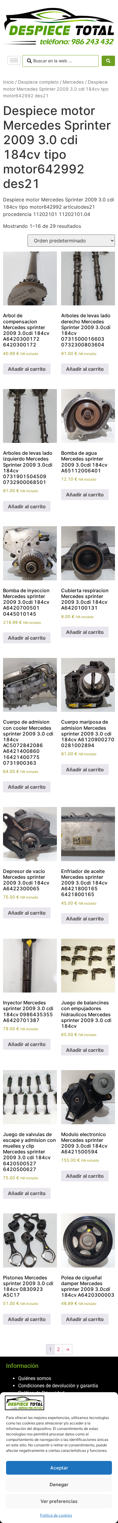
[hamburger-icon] (14, 60)
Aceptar (59, 1468)
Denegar (59, 1484)
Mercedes (73, 82)
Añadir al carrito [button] (27, 369)
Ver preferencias (59, 1501)
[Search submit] (108, 61)
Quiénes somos (34, 1378)
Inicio (8, 82)
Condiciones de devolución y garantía (58, 1386)
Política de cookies (56, 1515)
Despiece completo (38, 82)
